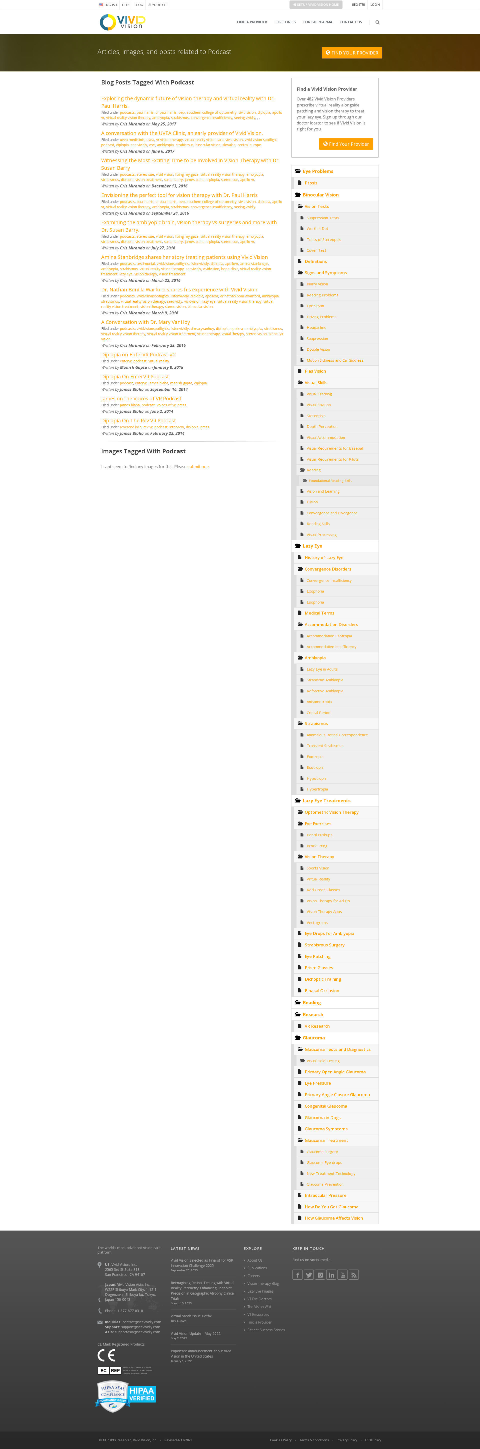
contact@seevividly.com (141, 1322)
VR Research (317, 1026)
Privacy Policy (347, 1440)
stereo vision (175, 306)
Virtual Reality (318, 878)
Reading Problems (322, 294)
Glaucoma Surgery (322, 1151)
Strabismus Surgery (325, 945)
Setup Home (317, 4)
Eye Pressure (318, 1083)
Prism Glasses (319, 967)
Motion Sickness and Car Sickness (335, 360)
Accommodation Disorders (331, 624)
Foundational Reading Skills (330, 480)
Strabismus (316, 723)
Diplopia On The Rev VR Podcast (138, 420)
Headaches (316, 327)
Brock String (317, 845)
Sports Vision (318, 867)
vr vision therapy (169, 139)
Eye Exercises (318, 823)
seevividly (193, 268)
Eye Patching (317, 956)
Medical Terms (319, 613)
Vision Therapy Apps (324, 911)
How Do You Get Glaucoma (331, 1207)
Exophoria (315, 591)
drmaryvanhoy (202, 328)
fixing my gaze (186, 174)
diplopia (264, 112)
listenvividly (200, 263)
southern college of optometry (211, 112)
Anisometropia (319, 701)
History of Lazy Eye (324, 557)
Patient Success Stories (266, 1330)
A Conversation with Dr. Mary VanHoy (145, 322)
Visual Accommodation (326, 437)
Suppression (317, 338)
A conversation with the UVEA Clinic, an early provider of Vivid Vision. (182, 133)
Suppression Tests (323, 217)
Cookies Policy (281, 1440)
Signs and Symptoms (326, 272)
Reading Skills (318, 523)
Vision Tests (317, 206)
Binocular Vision (321, 195)
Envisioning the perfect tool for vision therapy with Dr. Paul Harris (179, 195)
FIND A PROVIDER (252, 21)
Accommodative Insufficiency (331, 646)
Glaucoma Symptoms (326, 1129)
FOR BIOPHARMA (317, 21)
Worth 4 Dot (317, 228)
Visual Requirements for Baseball (335, 448)
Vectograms (317, 922)
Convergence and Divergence (332, 512)
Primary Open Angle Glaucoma (335, 1072)
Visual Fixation (319, 404)
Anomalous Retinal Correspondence (337, 734)
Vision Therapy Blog (263, 1283)
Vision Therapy (319, 856)
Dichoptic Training (323, 979)
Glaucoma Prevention (325, 1184)
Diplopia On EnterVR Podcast (135, 376)
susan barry (173, 179)
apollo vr (247, 179)
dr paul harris (166, 112)
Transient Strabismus (325, 745)
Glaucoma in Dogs (323, 1117)
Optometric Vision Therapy (332, 812)
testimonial (146, 263)
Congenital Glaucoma (326, 1106)
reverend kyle (131, 427)
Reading (314, 469)
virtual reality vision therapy (128, 117)
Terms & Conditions (314, 1440)
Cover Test (316, 250)
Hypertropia (317, 788)
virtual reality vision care (204, 139)
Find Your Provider (348, 144)
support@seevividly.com (140, 1327)
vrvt (152, 144)
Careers (254, 1275)
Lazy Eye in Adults (322, 669)
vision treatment (149, 179)
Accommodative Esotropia (329, 635)
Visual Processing (322, 534)
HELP (125, 5)
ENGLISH (111, 5)
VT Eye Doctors (260, 1299)
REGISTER (358, 4)
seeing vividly (244, 117)
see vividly (139, 144)
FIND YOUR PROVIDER (354, 53)
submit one (198, 466)
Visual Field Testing (323, 1060)
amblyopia (160, 117)
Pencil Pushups (319, 834)
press (182, 405)
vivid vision (247, 112)
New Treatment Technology (331, 1173)
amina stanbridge (254, 263)
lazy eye (126, 274)
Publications (257, 1268)
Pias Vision (315, 371)
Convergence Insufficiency (329, 580)
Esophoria (315, 602)
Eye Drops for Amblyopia (329, 933)
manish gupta (181, 383)
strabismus (180, 117)
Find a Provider (260, 1322)
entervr (126, 361)
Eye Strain (315, 305)
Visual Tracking (319, 393)
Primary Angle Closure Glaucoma (337, 1094)
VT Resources (258, 1314)
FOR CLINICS (285, 21)
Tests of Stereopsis (324, 239)
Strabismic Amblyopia (325, 679)
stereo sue (145, 174)
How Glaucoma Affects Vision (334, 1218)
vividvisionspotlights (173, 263)
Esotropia (315, 767)
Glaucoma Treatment (326, 1140)
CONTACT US (351, 21)
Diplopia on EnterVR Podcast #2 (138, 354)
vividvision (211, 268)
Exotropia (315, 756)
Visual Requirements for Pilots (333, 459)
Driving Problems (321, 316)
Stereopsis (316, 415)
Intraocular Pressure (325, 1195)
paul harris (145, 112)
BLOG (139, 5)
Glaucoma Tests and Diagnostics (338, 1049)
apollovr (231, 263)
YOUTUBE (159, 5)
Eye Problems (318, 171)
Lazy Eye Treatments (326, 800)
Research (313, 1014)
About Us (255, 1260)
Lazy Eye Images (261, 1291)
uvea (150, 139)
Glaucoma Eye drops (324, 1162)
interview (177, 427)
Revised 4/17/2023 (178, 1440)
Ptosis (311, 183)
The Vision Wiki (259, 1306)
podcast (140, 361)
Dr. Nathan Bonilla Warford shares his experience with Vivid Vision (179, 289)
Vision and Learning (323, 491)
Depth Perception (322, 426)
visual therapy (233, 333)
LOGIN (375, 4)
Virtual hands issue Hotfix (191, 1316)
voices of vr (166, 405)
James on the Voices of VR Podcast (141, 398)
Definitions (316, 261)
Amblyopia (315, 658)
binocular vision (208, 144)
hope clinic (229, 268)
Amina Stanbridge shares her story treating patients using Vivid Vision (184, 257)
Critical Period (318, 712)
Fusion (312, 501)
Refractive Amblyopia (325, 690)
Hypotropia (316, 778)
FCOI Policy (373, 1440)
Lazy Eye (312, 546)
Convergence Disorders (328, 569)
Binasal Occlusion (322, 990)
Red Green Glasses (323, 889)
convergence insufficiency (211, 117)
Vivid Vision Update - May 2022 (195, 1333)
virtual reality (158, 361)
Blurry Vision (317, 283)
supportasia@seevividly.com (137, 1332)
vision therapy (145, 274)
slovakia (229, 144)
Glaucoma (314, 1038)
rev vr (148, 427)
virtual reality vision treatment (171, 333)
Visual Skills (316, 382)
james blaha (194, 179)
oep (181, 112)
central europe (249, 144)
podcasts (127, 112)
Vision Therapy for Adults (328, 900)
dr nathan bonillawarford (240, 296)
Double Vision (318, 349)
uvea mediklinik (132, 139)
